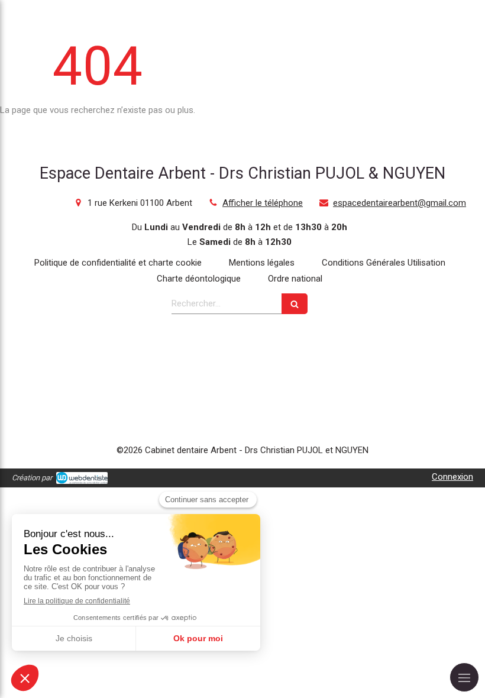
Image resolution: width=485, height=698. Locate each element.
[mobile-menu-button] (464, 677)
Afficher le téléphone (262, 203)
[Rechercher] (295, 303)
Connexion (452, 476)
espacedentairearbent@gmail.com (399, 203)
